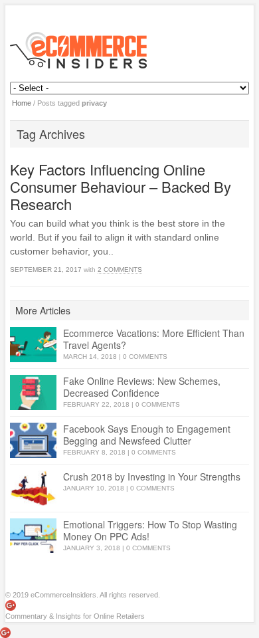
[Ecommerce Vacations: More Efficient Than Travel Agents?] (33, 344)
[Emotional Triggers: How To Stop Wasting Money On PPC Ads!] (33, 536)
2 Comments (120, 269)
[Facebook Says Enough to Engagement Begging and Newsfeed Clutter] (33, 440)
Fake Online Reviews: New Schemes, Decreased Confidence (141, 386)
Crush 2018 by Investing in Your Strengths (151, 476)
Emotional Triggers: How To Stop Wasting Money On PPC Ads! (150, 530)
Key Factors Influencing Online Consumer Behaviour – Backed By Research (120, 186)
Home (21, 103)
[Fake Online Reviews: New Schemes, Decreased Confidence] (33, 392)
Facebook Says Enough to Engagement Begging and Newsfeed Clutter (146, 434)
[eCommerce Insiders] (129, 50)
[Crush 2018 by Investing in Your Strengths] (33, 488)
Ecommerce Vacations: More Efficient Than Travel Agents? (153, 339)
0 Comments (145, 356)
